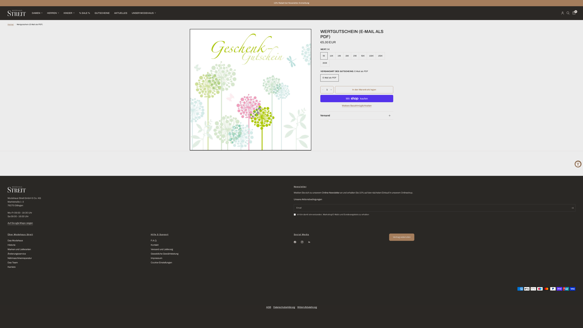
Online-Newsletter (331, 192)
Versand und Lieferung (162, 249)
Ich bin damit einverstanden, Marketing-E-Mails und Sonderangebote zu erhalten (333, 215)
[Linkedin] (311, 242)
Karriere (11, 267)
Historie (11, 245)
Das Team (13, 262)
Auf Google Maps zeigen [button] (20, 223)
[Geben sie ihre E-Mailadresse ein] (572, 208)
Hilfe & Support (160, 235)
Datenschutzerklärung (284, 307)
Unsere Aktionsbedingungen (308, 199)
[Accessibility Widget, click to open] (578, 164)
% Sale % (84, 13)
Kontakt (155, 245)
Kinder (68, 13)
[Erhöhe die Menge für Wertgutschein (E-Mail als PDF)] (331, 89)
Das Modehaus (15, 240)
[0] (573, 13)
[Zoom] (305, 35)
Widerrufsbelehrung (307, 307)
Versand (325, 115)
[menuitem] (37, 13)
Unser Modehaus (143, 13)
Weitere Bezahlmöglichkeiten (357, 105)
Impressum (156, 258)
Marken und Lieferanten (19, 249)
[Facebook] (297, 242)
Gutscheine (102, 13)
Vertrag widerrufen (402, 237)
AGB (268, 307)
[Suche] (568, 13)
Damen (36, 13)
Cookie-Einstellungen (161, 262)
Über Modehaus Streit (20, 235)
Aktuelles (120, 13)
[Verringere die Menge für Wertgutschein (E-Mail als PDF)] (322, 89)
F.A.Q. (154, 240)
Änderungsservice (17, 254)
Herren (52, 13)
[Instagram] (304, 242)
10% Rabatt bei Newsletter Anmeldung (291, 3)
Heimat (11, 24)
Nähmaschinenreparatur (20, 258)
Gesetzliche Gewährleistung (164, 254)
